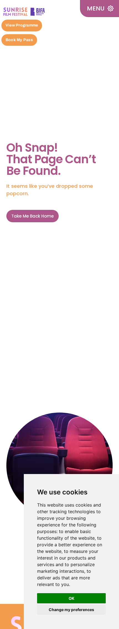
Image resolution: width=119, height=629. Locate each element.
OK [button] (71, 598)
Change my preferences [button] (71, 609)
